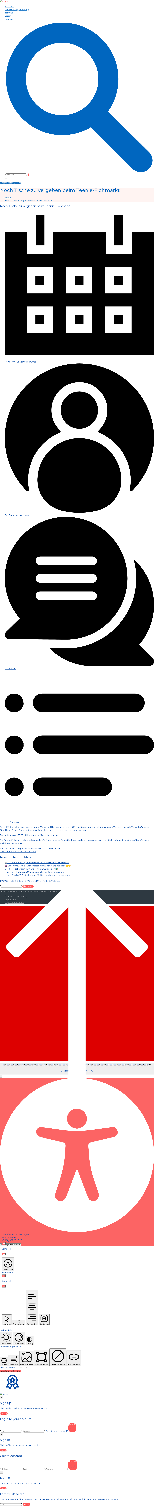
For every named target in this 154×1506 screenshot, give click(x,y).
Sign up (4, 1413)
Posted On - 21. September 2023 (20, 362)
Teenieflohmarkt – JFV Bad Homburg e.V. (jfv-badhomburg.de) (30, 835)
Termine (9, 13)
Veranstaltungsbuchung (17, 10)
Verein (8, 16)
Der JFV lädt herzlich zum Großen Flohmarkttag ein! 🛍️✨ (33, 869)
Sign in (72, 1424)
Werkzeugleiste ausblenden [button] (10, 1245)
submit (26, 1504)
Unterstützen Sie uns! (10, 183)
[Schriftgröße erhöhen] (4, 1243)
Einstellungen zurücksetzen (10, 1371)
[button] (1, 1076)
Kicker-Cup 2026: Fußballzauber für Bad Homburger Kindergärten (37, 875)
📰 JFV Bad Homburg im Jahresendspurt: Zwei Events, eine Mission (37, 863)
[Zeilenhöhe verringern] (4, 1286)
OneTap (19, 1239)
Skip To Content (8, 1368)
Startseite (9, 6)
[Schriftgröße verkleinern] (4, 1254)
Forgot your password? (56, 1431)
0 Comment (10, 668)
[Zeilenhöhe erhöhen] (4, 1275)
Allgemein (14, 822)
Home (8, 197)
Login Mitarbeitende (14, 903)
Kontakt (9, 19)
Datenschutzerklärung (16, 896)
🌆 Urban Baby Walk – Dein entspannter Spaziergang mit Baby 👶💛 (38, 866)
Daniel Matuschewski (19, 515)
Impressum (10, 899)
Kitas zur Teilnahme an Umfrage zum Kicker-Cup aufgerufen (34, 872)
